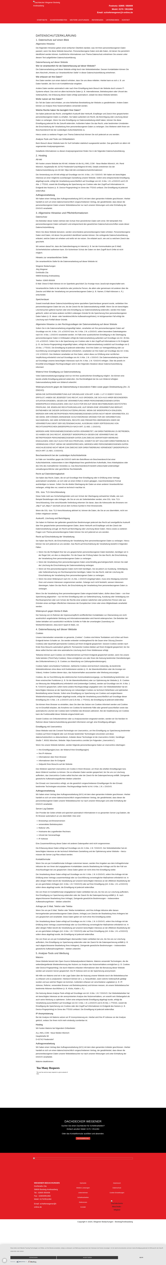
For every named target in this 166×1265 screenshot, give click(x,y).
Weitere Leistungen (83, 1188)
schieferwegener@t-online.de (118, 12)
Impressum (117, 1183)
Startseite (83, 1183)
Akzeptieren (87, 1257)
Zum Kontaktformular (83, 1138)
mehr (141, 1257)
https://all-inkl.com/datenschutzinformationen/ (83, 170)
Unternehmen (83, 1193)
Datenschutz (117, 1188)
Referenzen (83, 1202)
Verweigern (33, 1257)
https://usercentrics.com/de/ (77, 740)
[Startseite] (50, 6)
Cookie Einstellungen (117, 1193)
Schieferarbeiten (83, 1197)
